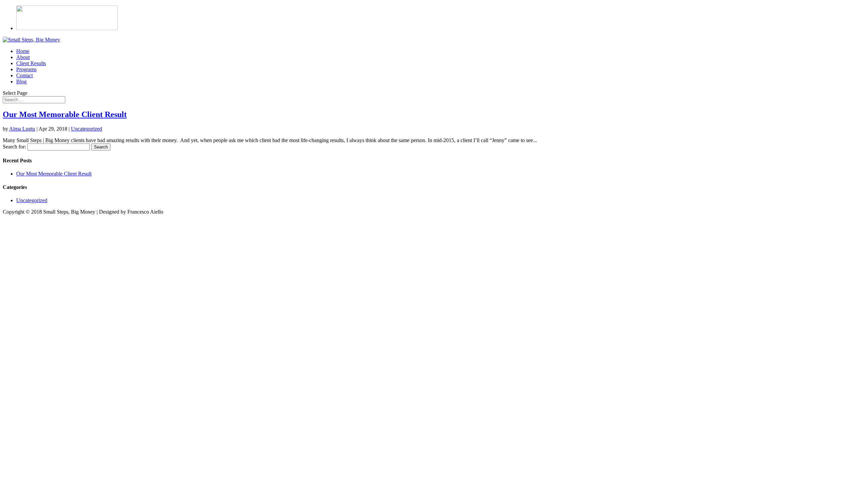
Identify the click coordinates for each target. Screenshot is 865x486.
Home (22, 51)
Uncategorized (86, 129)
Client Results (31, 63)
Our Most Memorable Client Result (65, 114)
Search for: (14, 147)
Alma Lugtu (22, 129)
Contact (24, 75)
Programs (26, 69)
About (23, 57)
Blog (21, 81)
